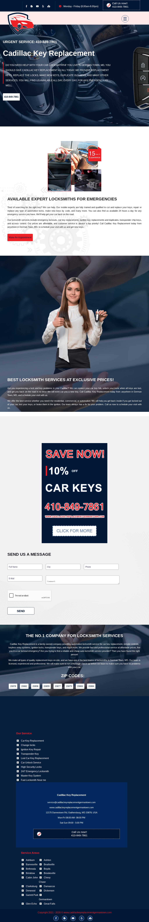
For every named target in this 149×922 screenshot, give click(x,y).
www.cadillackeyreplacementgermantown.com (71, 807)
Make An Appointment (20, 237)
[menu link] (121, 17)
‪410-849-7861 (120, 6)
